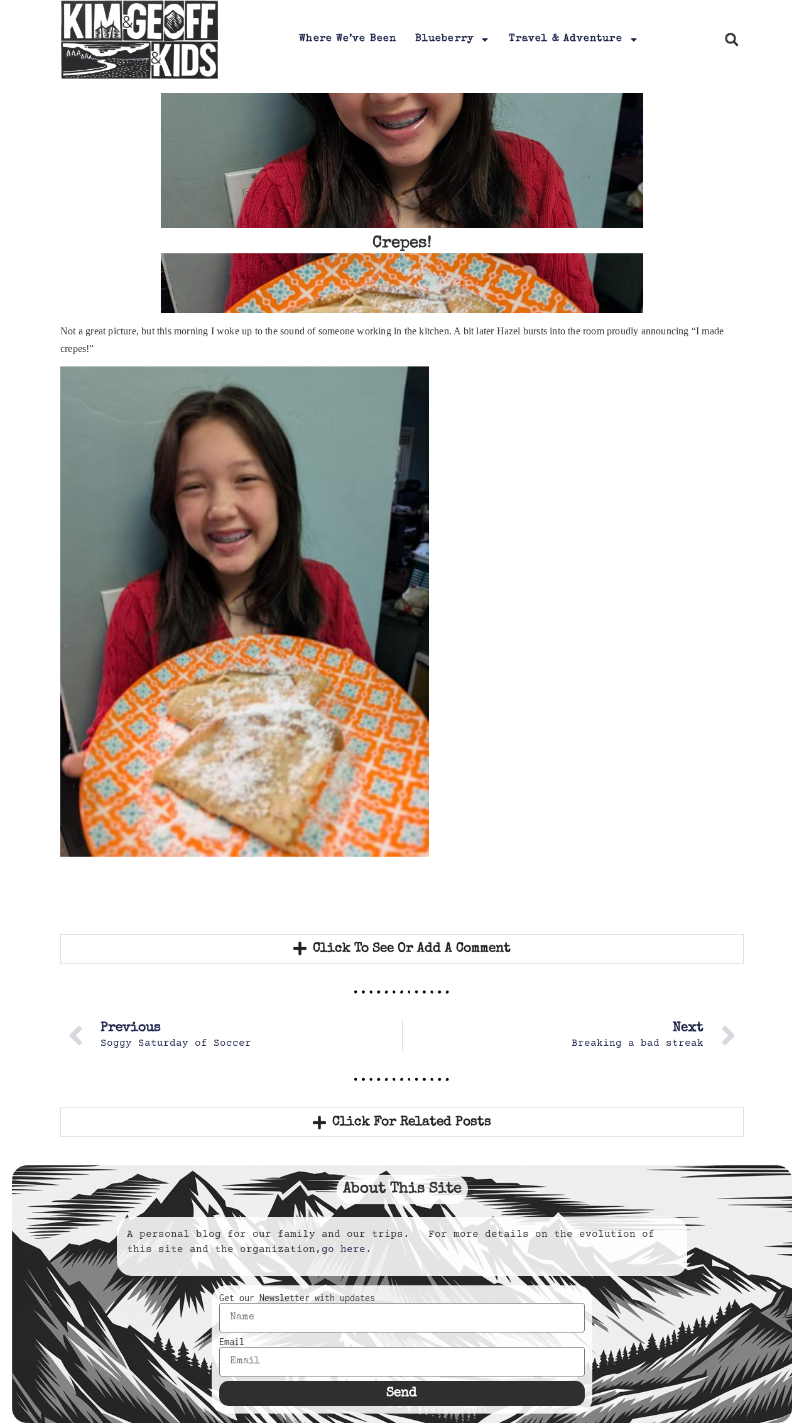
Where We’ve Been (347, 39)
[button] (731, 40)
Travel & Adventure (565, 39)
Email (231, 1342)
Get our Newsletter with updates (297, 1298)
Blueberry (444, 39)
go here (344, 1249)
